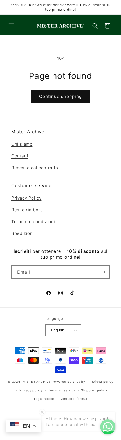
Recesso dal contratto (34, 167)
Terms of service (61, 390)
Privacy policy (31, 390)
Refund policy (102, 382)
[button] (11, 26)
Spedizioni (22, 233)
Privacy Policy (26, 198)
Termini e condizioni (33, 221)
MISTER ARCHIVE (37, 382)
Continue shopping (60, 96)
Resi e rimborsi (27, 209)
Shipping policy (94, 390)
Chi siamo (21, 144)
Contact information (76, 399)
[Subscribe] (103, 272)
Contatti (19, 156)
